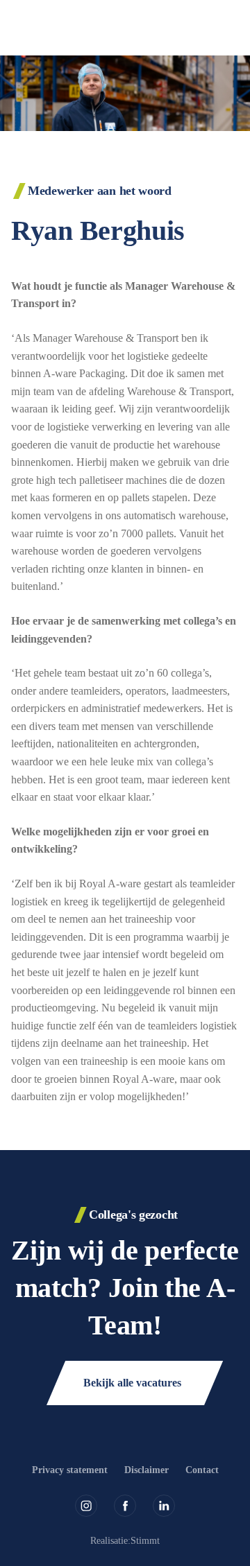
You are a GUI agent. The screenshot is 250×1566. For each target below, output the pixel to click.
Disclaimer (146, 1470)
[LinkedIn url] (164, 1506)
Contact (202, 1470)
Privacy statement (70, 1470)
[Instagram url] (86, 1506)
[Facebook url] (125, 1506)
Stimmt (145, 1540)
